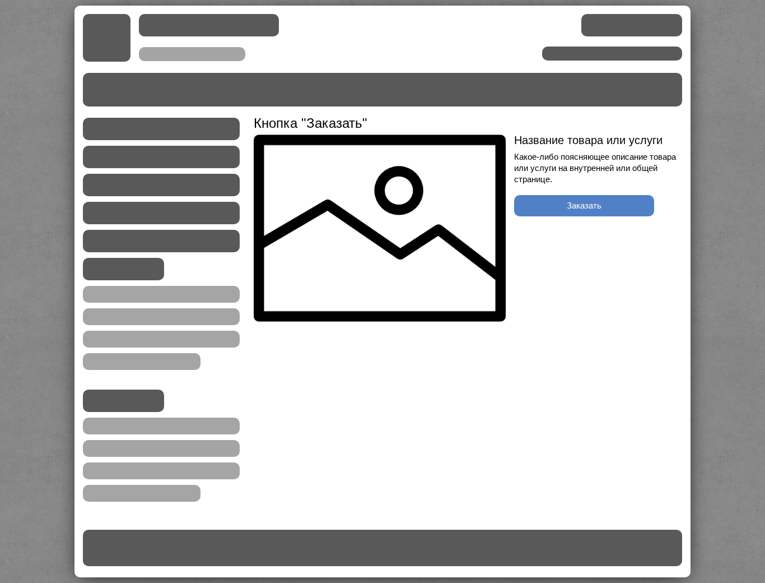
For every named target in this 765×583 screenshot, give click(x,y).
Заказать (584, 205)
